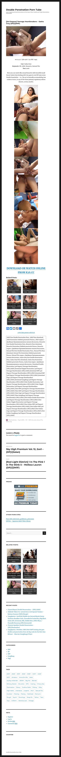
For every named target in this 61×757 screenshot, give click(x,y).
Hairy (40, 687)
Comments (12, 723)
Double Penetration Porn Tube (23, 9)
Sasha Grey (9, 421)
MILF (32, 690)
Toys (8, 700)
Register (10, 717)
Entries (11, 721)
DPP (9, 654)
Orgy (9, 658)
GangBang (11, 656)
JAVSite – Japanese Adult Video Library (18, 521)
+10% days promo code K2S (26, 332)
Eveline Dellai (26, 687)
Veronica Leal (22, 700)
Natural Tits (40, 420)
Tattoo (36, 697)
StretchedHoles (13, 420)
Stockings (22, 697)
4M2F (39, 674)
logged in (17, 435)
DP (26, 420)
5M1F (8, 677)
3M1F (18, 674)
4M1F (34, 674)
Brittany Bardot (12, 684)
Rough (9, 697)
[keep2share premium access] (26, 495)
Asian (31, 677)
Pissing (23, 694)
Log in (10, 719)
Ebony (18, 687)
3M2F (23, 674)
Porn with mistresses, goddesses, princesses (20, 519)
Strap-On (30, 697)
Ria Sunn (38, 694)
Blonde (34, 680)
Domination (10, 687)
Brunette (34, 420)
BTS (27, 684)
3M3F (29, 674)
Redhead (30, 694)
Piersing (16, 694)
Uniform (14, 700)
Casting (32, 684)
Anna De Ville (23, 677)
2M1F (30, 420)
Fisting (34, 687)
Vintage (31, 700)
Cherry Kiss (40, 684)
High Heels (10, 690)
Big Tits (27, 680)
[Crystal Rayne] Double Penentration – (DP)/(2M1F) (24, 609)
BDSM (22, 680)
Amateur (14, 677)
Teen (41, 697)
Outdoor (9, 694)
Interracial (19, 690)
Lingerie (26, 690)
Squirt (15, 697)
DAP (9, 649)
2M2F (13, 674)
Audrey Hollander (12, 680)
